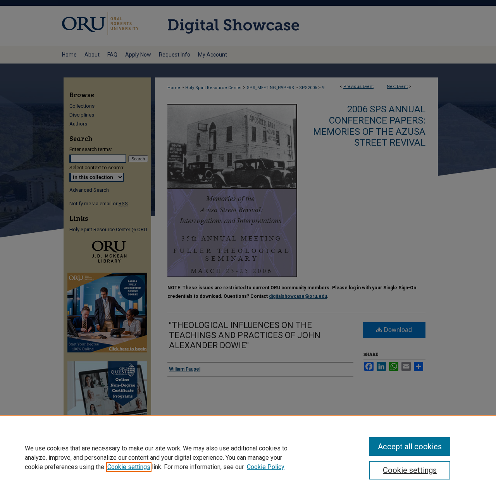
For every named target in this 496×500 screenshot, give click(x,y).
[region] (248, 457)
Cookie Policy (265, 467)
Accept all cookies (410, 446)
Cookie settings (128, 467)
